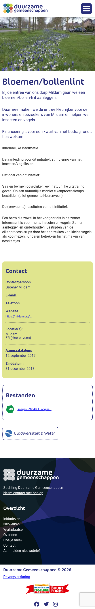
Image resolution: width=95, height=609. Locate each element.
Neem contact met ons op (23, 493)
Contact (9, 545)
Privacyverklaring (16, 577)
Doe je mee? (12, 540)
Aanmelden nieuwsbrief (21, 551)
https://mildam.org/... (19, 316)
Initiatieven (11, 519)
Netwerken (11, 524)
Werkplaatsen (14, 529)
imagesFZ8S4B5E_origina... (34, 409)
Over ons (10, 535)
